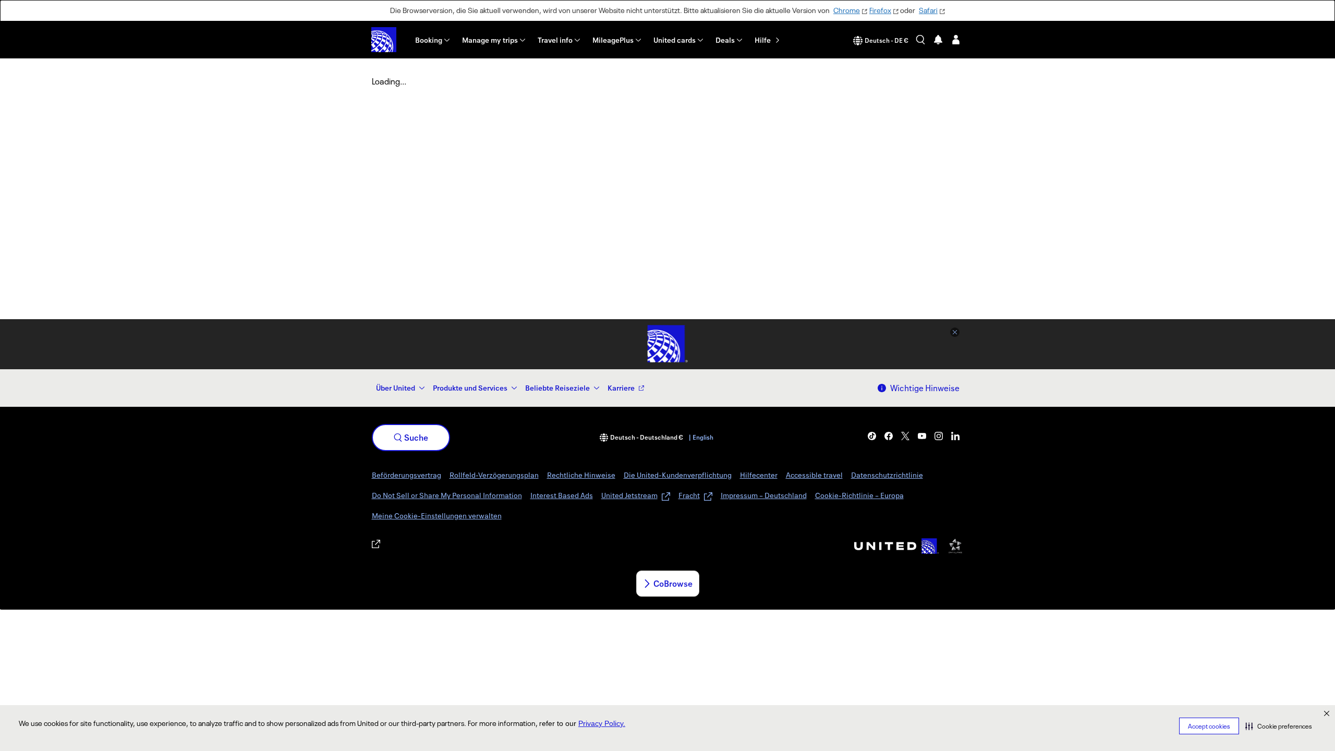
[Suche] (920, 39)
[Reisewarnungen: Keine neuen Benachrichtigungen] (938, 39)
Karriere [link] (621, 388)
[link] (872, 436)
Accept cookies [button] (1209, 726)
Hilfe (763, 40)
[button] (1278, 726)
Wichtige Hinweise (925, 388)
